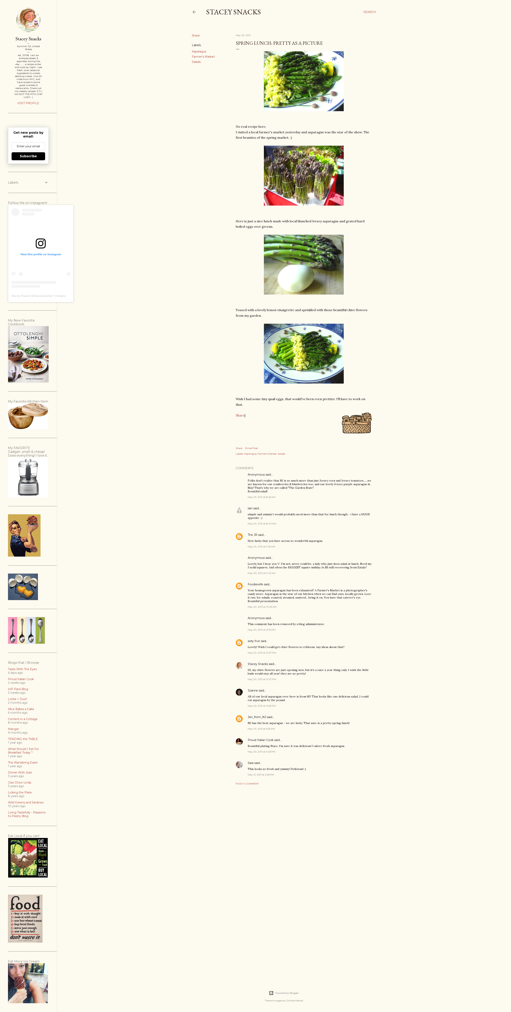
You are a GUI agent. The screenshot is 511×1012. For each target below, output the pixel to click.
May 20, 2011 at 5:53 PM (261, 728)
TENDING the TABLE (23, 739)
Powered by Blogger (287, 992)
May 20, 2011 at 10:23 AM (262, 606)
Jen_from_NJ (257, 717)
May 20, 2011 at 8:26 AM (261, 497)
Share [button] (196, 35)
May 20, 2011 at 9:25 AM (261, 546)
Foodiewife (255, 584)
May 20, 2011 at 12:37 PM (262, 652)
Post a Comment (247, 783)
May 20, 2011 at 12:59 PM (262, 705)
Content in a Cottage (23, 719)
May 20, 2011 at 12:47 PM (262, 679)
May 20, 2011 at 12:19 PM (261, 629)
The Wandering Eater (23, 762)
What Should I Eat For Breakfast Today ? (23, 750)
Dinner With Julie (20, 772)
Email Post (251, 448)
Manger (13, 729)
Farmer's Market (203, 56)
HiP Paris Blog (18, 689)
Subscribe (28, 156)
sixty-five (254, 641)
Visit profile (28, 103)
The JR (252, 535)
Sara (251, 763)
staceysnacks (43, 295)
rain (250, 508)
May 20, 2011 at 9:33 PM (261, 751)
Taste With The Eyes (22, 669)
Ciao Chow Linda (19, 782)
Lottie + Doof (17, 699)
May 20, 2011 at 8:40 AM (262, 523)
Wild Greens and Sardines (26, 802)
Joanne (253, 690)
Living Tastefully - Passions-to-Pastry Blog (27, 814)
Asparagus (199, 51)
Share (240, 415)
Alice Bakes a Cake (21, 709)
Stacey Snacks (233, 12)
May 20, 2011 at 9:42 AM (261, 573)
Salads (196, 62)
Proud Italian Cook (260, 740)
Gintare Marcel (294, 1000)
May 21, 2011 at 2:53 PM (261, 774)
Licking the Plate (20, 792)
